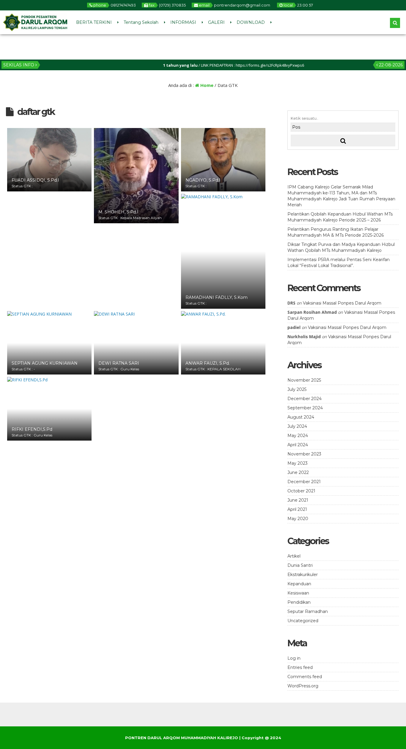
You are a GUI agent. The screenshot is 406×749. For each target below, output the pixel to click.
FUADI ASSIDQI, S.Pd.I (35, 180)
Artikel (293, 556)
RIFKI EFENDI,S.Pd (32, 429)
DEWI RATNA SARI (118, 363)
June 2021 (297, 500)
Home (206, 85)
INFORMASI (183, 22)
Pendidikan (299, 602)
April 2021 (297, 509)
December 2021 (304, 481)
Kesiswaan (298, 593)
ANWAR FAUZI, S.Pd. (207, 363)
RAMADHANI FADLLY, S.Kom (216, 297)
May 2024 (297, 435)
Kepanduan (299, 583)
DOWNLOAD (251, 22)
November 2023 (304, 454)
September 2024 (305, 408)
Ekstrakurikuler (302, 574)
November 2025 (304, 380)
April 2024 (297, 444)
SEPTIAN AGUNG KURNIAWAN (45, 363)
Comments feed (304, 676)
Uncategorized (302, 620)
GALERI (216, 22)
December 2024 (304, 398)
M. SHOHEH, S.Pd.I (118, 212)
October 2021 (301, 491)
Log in (293, 658)
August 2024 (300, 417)
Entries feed (300, 667)
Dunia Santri (300, 565)
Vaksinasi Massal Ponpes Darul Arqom (342, 303)
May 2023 (297, 463)
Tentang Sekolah (141, 22)
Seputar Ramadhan (307, 611)
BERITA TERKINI (94, 22)
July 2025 (296, 389)
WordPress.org (302, 686)
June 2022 (298, 472)
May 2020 (297, 518)
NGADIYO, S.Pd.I (203, 180)
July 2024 (297, 426)
